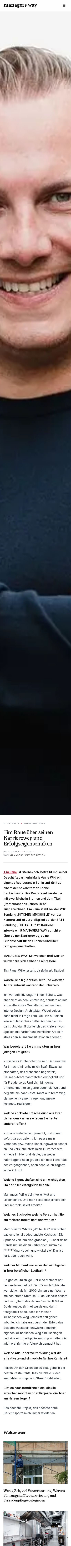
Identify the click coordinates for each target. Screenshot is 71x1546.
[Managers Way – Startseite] (20, 5)
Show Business (34, 823)
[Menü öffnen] (64, 5)
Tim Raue (10, 872)
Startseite (11, 823)
